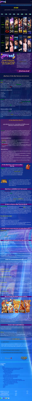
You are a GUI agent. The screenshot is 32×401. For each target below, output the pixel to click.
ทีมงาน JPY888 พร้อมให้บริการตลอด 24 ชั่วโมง (11, 382)
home (16, 392)
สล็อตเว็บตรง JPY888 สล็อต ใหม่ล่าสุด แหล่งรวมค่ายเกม (11, 369)
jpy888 (11, 86)
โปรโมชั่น (16, 393)
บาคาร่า (27, 393)
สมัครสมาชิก (21, 207)
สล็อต (27, 392)
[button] (1, 358)
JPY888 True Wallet (3, 230)
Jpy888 (1, 82)
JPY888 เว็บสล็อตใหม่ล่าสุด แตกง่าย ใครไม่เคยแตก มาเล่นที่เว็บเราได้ (12, 368)
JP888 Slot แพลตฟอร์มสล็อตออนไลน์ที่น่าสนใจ (10, 381)
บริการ (4, 387)
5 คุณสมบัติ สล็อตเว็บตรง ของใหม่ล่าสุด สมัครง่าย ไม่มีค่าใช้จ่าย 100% (14, 380)
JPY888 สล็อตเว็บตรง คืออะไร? (7, 371)
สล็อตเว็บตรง (3, 168)
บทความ (16, 394)
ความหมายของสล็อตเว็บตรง (8, 372)
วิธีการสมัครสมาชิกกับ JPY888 (8, 378)
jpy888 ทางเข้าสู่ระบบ (3, 206)
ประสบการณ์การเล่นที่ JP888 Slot (9, 383)
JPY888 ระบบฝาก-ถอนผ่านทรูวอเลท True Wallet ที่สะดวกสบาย (12, 379)
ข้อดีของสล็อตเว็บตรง (8, 373)
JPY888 (16, 7)
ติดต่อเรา (16, 395)
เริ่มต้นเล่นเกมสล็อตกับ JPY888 (8, 370)
